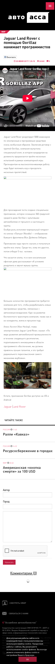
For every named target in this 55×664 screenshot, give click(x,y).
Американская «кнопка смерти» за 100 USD (22, 469)
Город (6, 501)
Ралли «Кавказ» (16, 434)
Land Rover (19, 406)
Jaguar (8, 406)
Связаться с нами (18, 613)
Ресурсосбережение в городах (28, 450)
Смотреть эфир (18, 603)
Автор (6, 489)
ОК (27, 659)
